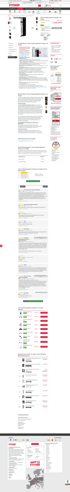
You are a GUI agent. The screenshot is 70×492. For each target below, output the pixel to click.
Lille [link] (9, 473)
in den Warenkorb (56, 28)
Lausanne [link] (13, 468)
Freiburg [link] (21, 451)
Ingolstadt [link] (16, 452)
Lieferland (50, 0)
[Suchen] (39, 6)
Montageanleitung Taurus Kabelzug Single (26, 140)
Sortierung (22, 186)
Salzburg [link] (20, 462)
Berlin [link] (15, 449)
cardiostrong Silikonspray (27, 311)
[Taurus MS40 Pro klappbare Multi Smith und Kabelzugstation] (23, 359)
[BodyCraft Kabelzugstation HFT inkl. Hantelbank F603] (23, 386)
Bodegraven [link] (14, 464)
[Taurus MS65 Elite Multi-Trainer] (23, 401)
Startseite (9, 15)
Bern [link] (11, 468)
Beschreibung (11, 45)
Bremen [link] (17, 450)
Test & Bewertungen (12, 51)
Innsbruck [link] (11, 462)
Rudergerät (47, 448)
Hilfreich (20, 201)
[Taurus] (16, 17)
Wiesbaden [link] (20, 455)
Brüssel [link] (13, 470)
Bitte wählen (43, 22)
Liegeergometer (48, 457)
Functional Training (49, 463)
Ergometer (47, 445)
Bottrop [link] (10, 450)
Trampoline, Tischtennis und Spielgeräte (32, 8)
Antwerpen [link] (10, 470)
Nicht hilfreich (25, 201)
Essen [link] (16, 451)
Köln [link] (12, 453)
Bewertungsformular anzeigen (33, 181)
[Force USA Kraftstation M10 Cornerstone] (23, 396)
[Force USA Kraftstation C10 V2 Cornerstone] (23, 365)
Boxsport (47, 456)
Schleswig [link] (14, 455)
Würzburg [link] (10, 456)
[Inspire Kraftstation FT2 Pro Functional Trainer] (23, 370)
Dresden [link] (23, 450)
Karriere (18, 0)
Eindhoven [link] (21, 464)
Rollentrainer (48, 459)
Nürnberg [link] (12, 454)
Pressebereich (37, 456)
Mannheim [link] (19, 453)
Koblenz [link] (10, 453)
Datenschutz (37, 448)
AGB (28, 448)
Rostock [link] (19, 454)
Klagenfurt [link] (15, 462)
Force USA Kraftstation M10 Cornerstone (32, 395)
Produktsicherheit (12, 57)
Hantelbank (47, 452)
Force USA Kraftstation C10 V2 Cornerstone (33, 364)
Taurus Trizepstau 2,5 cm (27, 315)
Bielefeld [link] (17, 449)
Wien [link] (22, 462)
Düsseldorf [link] (10, 451)
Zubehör (10, 53)
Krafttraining (20, 8)
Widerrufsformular (30, 452)
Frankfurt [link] (18, 451)
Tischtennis (47, 451)
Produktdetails (11, 43)
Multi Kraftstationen (22, 15)
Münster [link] (10, 454)
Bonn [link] (22, 449)
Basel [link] (9, 468)
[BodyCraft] (29, 376)
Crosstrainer (48, 444)
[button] (10, 18)
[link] (52, 59)
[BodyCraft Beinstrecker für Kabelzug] (20, 346)
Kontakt (20, 0)
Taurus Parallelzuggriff (27, 324)
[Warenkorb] (60, 5)
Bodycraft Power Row (26, 336)
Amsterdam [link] (10, 464)
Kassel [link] (22, 452)
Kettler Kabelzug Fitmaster (30, 405)
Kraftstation (17, 15)
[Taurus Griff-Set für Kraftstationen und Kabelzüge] (20, 341)
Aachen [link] (10, 449)
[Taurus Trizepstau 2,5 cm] (20, 316)
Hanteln (47, 455)
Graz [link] (9, 462)
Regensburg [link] (16, 454)
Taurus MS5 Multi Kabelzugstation (31, 380)
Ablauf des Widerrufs (38, 452)
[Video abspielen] (40, 52)
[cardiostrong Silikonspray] (20, 312)
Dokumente (11, 47)
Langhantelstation (48, 462)
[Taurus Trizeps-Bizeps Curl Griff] (20, 320)
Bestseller (10, 55)
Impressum (14, 0)
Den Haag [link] (17, 464)
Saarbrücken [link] (10, 455)
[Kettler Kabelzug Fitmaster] (23, 406)
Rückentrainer (48, 465)
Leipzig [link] (14, 453)
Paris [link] (11, 473)
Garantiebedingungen (12, 49)
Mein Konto (58, 0)
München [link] (22, 453)
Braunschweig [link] (13, 450)
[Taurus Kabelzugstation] (23, 391)
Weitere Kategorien (57, 8)
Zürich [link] (16, 468)
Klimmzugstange (48, 466)
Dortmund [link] (19, 450)
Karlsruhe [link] (19, 452)
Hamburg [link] (10, 452)
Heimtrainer (47, 458)
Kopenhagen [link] (10, 475)
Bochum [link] (20, 449)
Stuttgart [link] (17, 455)
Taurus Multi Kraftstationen (29, 15)
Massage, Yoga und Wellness (47, 8)
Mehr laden (26, 301)
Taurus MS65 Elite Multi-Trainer (31, 400)
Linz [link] (17, 462)
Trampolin (47, 450)
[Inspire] (29, 372)
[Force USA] (29, 366)
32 (28, 172)
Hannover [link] (13, 452)
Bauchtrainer (48, 464)
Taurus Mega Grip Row (27, 328)
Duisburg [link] (13, 451)
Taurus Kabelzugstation (30, 390)
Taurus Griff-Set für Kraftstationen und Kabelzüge (26, 341)
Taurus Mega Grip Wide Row (28, 332)
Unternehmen (10, 0)
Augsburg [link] (12, 449)
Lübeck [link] (16, 453)
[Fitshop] (14, 5)
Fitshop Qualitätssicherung (41, 86)
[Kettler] (29, 407)
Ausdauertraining (12, 8)
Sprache (54, 0)
